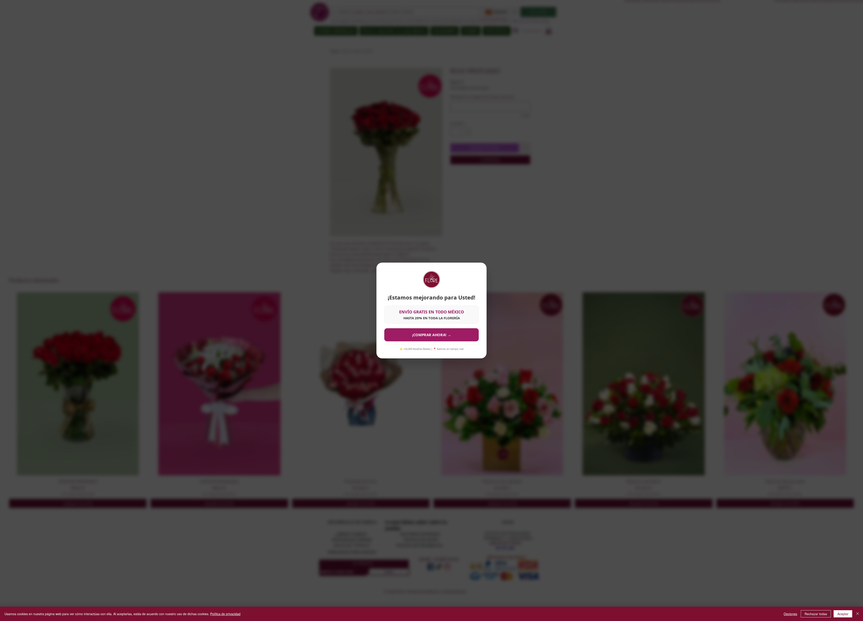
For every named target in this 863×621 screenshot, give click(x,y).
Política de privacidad (225, 614)
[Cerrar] (857, 613)
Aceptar (842, 614)
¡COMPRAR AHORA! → (431, 334)
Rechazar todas (816, 614)
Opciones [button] (790, 614)
